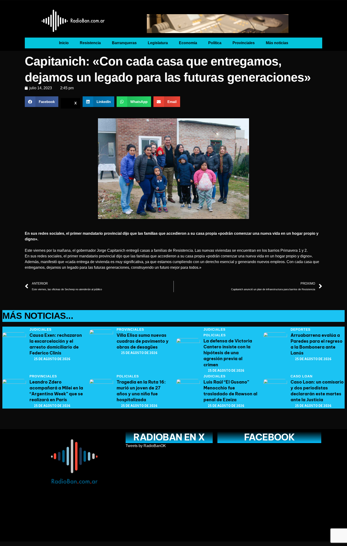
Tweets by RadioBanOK (146, 446)
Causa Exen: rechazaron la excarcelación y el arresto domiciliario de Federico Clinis (56, 344)
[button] (41, 101)
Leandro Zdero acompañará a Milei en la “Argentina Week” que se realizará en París (56, 391)
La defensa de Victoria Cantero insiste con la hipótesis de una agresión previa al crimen (227, 352)
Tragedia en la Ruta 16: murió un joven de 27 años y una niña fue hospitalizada (141, 391)
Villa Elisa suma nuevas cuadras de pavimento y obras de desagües (143, 341)
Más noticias (277, 43)
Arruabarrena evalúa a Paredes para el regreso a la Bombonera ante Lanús (317, 344)
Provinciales (244, 43)
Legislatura (158, 43)
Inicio (64, 43)
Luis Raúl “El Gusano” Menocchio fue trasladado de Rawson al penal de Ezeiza (230, 391)
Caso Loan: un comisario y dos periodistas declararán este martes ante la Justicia (317, 391)
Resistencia (90, 43)
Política (214, 43)
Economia (188, 43)
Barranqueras (124, 43)
